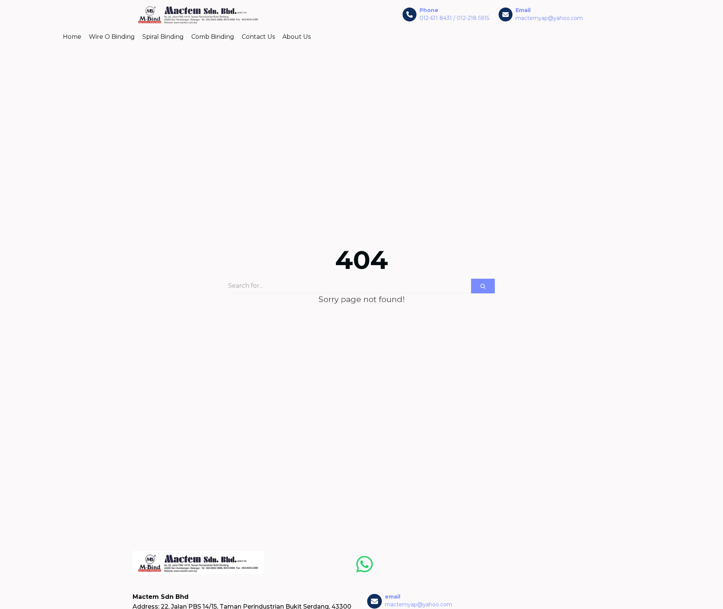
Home (72, 36)
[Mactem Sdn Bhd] (198, 15)
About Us (296, 36)
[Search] (483, 286)
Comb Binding (212, 36)
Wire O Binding (112, 36)
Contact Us (258, 36)
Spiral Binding (163, 36)
